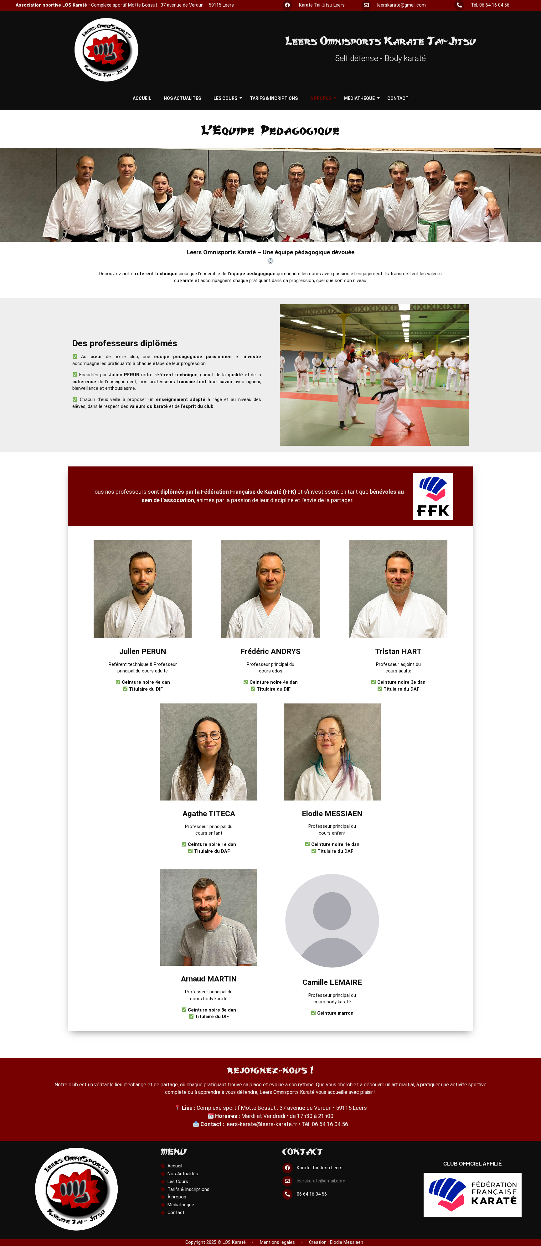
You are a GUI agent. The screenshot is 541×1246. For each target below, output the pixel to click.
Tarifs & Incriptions (274, 98)
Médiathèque (359, 98)
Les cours (225, 98)
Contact (398, 98)
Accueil (142, 98)
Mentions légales (277, 1242)
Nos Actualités (182, 98)
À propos (321, 98)
